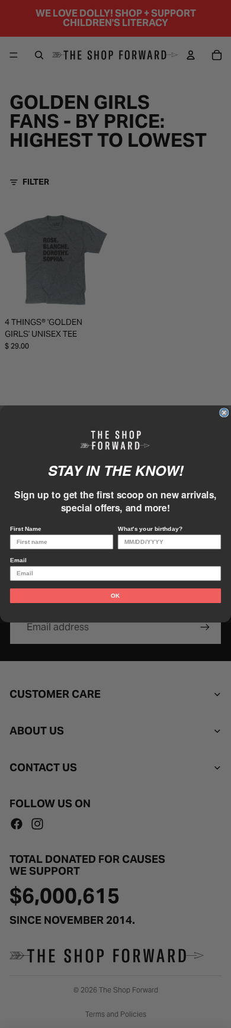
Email (18, 560)
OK (115, 595)
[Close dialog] (224, 413)
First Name (25, 529)
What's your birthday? (150, 529)
